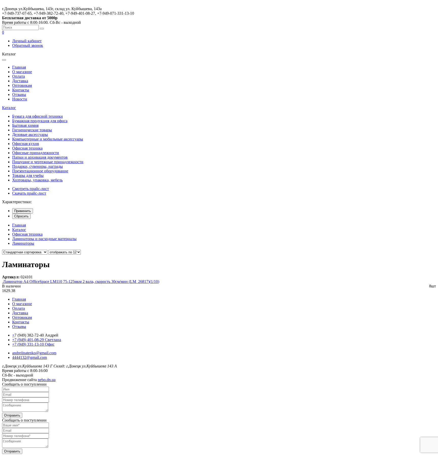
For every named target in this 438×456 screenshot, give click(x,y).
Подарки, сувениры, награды (37, 166)
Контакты (20, 90)
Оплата (18, 76)
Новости (19, 99)
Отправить (12, 415)
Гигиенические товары (32, 130)
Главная (19, 67)
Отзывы (19, 94)
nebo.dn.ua (47, 380)
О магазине (22, 72)
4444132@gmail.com (29, 357)
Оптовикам (22, 85)
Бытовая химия (25, 125)
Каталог (9, 108)
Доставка (20, 81)
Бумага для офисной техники (37, 116)
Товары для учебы (28, 175)
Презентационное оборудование (40, 171)
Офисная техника (27, 148)
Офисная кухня (25, 143)
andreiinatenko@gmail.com (34, 353)
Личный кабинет (27, 41)
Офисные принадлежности (35, 153)
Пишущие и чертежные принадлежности (47, 162)
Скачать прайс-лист (29, 193)
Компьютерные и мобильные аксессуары (47, 139)
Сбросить (21, 216)
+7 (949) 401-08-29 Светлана (36, 340)
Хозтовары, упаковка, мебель (37, 180)
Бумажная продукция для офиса (39, 121)
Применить (22, 211)
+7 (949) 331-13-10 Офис (33, 344)
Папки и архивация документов (40, 157)
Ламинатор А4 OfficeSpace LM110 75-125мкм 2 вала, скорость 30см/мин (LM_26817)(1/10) (81, 281)
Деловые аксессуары (30, 134)
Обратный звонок (27, 45)
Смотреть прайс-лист (30, 188)
